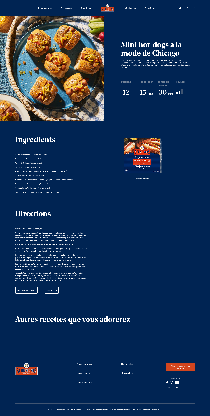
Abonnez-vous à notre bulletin (180, 367)
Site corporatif (172, 387)
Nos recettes (66, 8)
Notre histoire (130, 8)
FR (194, 8)
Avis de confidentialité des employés (125, 409)
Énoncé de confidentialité (97, 409)
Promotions (150, 8)
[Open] (180, 7)
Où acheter (86, 8)
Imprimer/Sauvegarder (26, 290)
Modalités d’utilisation (152, 409)
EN (188, 8)
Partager (49, 290)
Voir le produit (142, 178)
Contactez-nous (84, 382)
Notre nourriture (45, 8)
